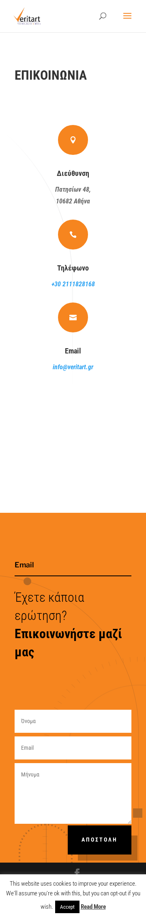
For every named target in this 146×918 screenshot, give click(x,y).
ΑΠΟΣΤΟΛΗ (100, 839)
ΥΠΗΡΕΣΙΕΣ (98, 413)
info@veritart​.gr (73, 367)
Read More (93, 906)
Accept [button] (67, 907)
